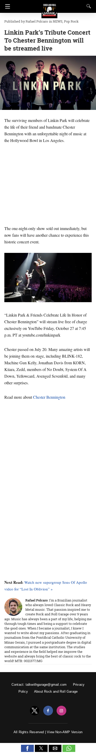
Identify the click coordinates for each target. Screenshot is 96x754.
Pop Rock (71, 21)
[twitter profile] (34, 711)
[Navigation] (6, 6)
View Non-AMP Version (64, 732)
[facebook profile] (48, 711)
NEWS (57, 21)
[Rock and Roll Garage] (49, 8)
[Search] (87, 6)
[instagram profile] (61, 711)
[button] (27, 748)
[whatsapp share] (68, 750)
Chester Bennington (49, 397)
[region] (48, 183)
